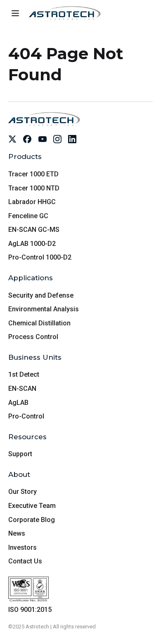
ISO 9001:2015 (30, 610)
